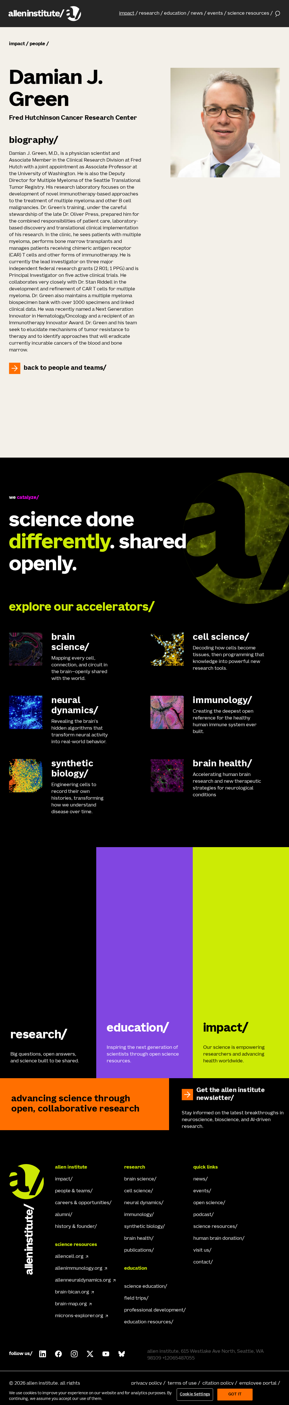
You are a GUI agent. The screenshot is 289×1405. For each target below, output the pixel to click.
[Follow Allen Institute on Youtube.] (106, 1354)
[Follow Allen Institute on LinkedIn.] (43, 1354)
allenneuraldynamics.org (83, 1280)
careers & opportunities (82, 1203)
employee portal (258, 1383)
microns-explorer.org (79, 1316)
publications (138, 1250)
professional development (153, 1310)
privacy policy (146, 1383)
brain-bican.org (72, 1292)
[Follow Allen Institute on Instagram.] (74, 1354)
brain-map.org (71, 1304)
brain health (137, 1238)
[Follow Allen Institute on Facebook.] (58, 1354)
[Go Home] (29, 1219)
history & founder (75, 1227)
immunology (138, 1215)
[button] (128, 13)
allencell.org (69, 1256)
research (149, 13)
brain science (139, 1179)
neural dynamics (142, 1203)
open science (208, 1203)
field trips (135, 1298)
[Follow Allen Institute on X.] (90, 1354)
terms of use (182, 1383)
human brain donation (217, 1238)
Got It (235, 1394)
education (175, 13)
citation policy (218, 1383)
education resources (147, 1322)
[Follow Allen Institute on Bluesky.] (122, 1354)
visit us (201, 1250)
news (197, 13)
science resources (248, 13)
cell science (137, 1191)
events (215, 13)
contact (202, 1262)
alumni (62, 1215)
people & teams (72, 1191)
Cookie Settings (195, 1394)
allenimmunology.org (78, 1268)
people (37, 44)
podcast (202, 1215)
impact (126, 13)
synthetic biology (143, 1227)
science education (144, 1286)
